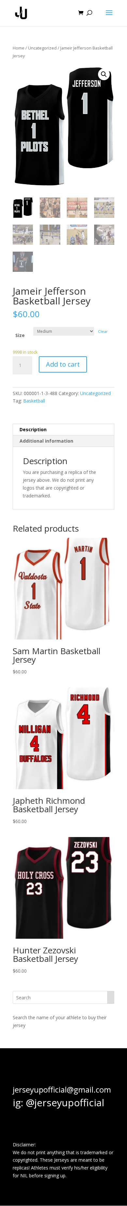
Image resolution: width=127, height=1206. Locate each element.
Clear (103, 331)
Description (33, 429)
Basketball (34, 401)
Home (18, 48)
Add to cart (63, 364)
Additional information (46, 441)
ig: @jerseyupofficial (58, 1102)
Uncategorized (42, 48)
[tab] (63, 429)
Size (20, 335)
